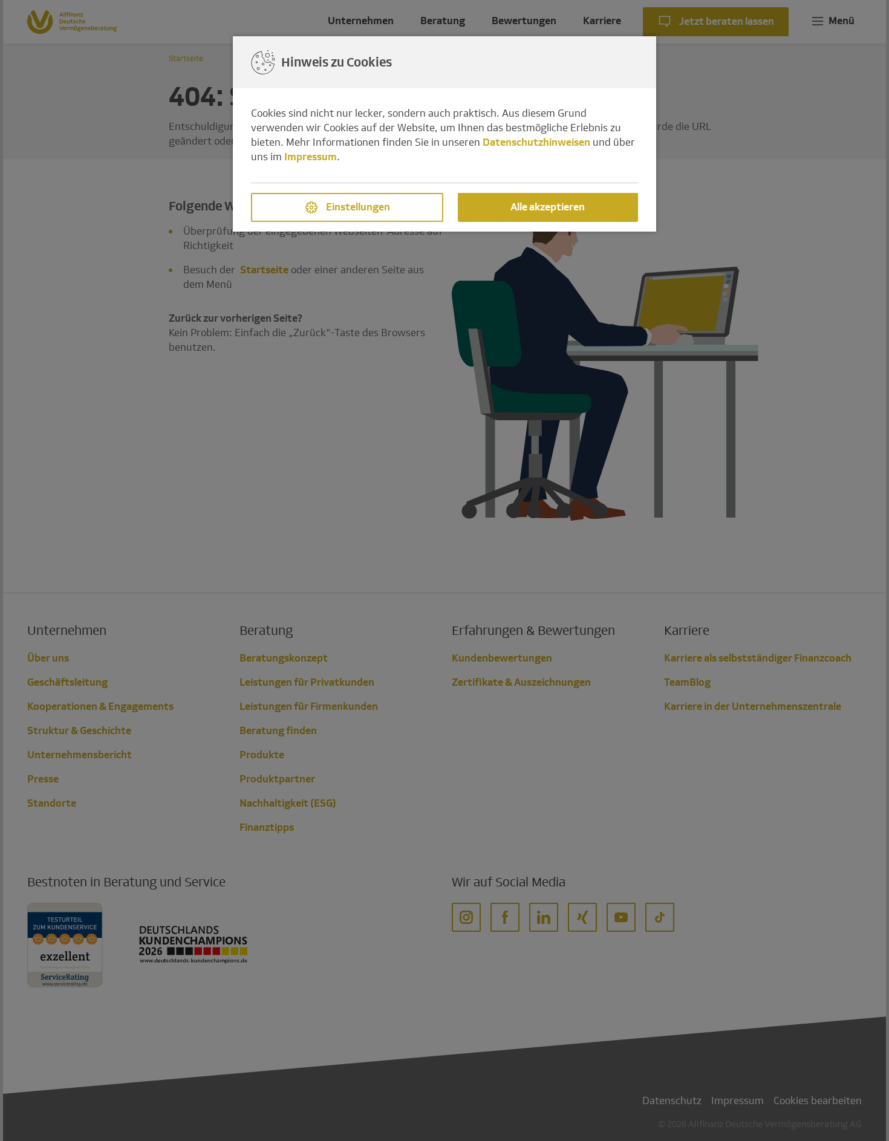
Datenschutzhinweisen (536, 142)
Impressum (310, 157)
